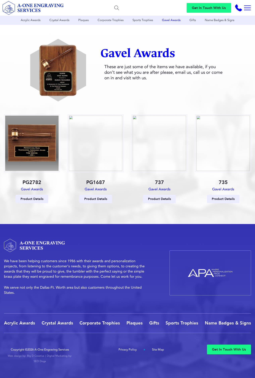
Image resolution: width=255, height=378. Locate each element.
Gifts (192, 20)
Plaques (83, 20)
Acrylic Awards (30, 20)
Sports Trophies (142, 20)
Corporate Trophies (111, 20)
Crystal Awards (59, 20)
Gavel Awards (171, 20)
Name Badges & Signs (219, 20)
